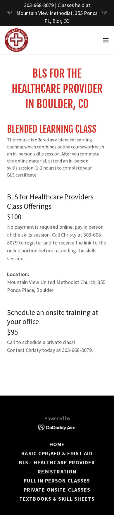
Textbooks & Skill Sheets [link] (57, 498)
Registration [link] (57, 471)
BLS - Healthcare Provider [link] (57, 462)
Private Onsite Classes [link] (57, 489)
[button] (106, 40)
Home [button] (57, 444)
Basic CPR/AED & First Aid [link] (56, 453)
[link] (16, 40)
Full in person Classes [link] (57, 480)
